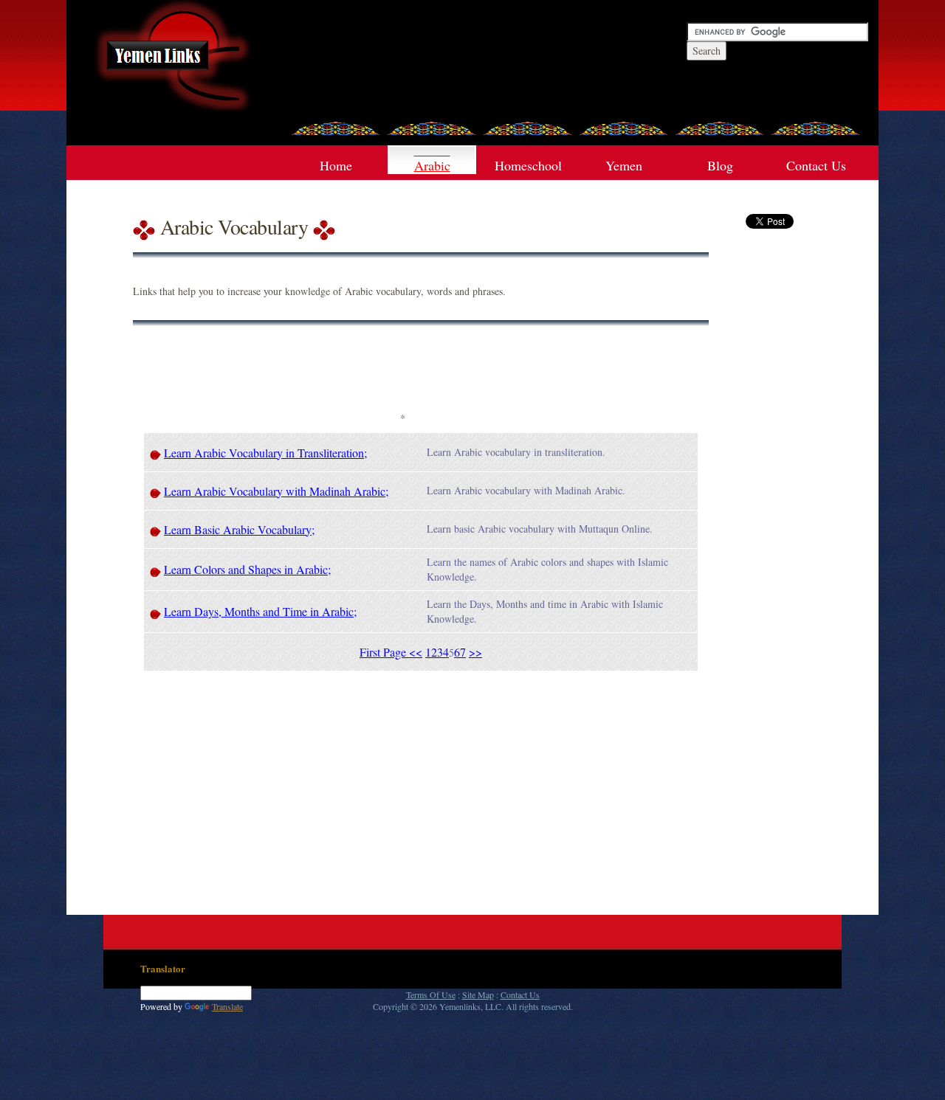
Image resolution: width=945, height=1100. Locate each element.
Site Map (478, 994)
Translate (227, 1006)
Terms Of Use (431, 994)
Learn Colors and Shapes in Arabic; (247, 569)
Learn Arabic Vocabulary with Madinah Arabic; (276, 491)
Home (336, 165)
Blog (720, 165)
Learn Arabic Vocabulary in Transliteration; (265, 452)
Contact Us (816, 165)
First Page (384, 652)
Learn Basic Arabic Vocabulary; (239, 529)
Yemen (623, 165)
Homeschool (528, 165)
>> (475, 652)
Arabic (432, 165)
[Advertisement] (402, 374)
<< (415, 652)
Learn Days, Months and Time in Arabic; (260, 611)
